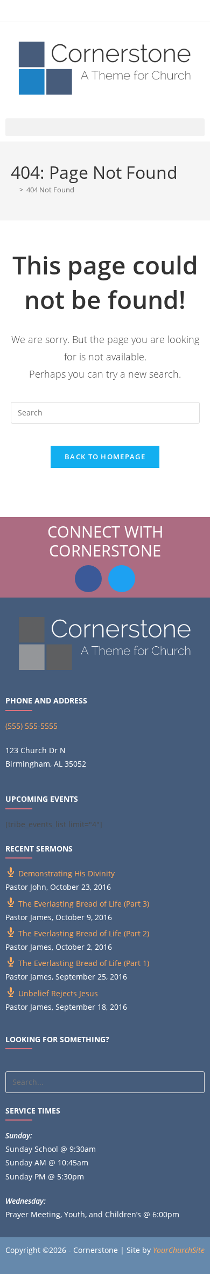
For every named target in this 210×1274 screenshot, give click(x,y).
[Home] (13, 190)
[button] (105, 127)
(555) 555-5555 (31, 726)
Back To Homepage (105, 456)
